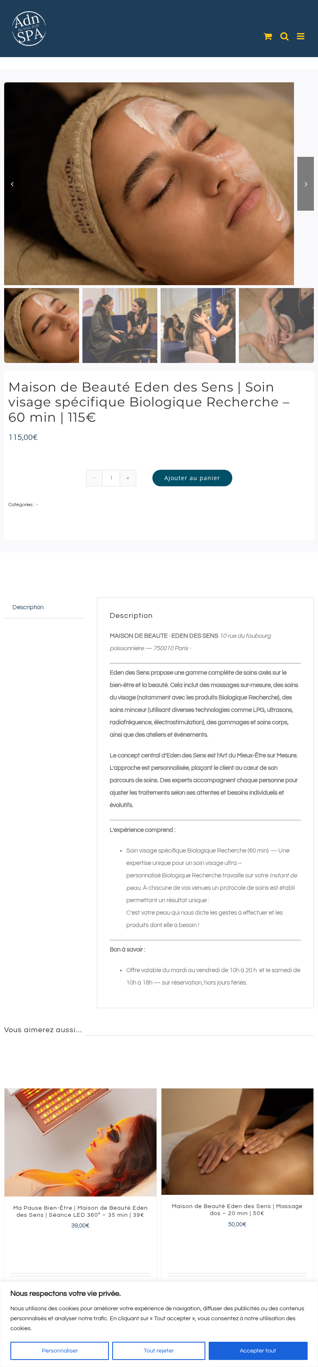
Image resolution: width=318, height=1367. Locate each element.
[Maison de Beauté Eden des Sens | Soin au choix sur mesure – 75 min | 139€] (81, 1141)
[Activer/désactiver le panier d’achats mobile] (268, 36)
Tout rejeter (159, 1351)
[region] (159, 1324)
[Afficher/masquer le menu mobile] (301, 36)
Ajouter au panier (192, 478)
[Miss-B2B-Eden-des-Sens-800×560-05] (159, 183)
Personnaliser (60, 1351)
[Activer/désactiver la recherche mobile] (284, 36)
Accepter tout (258, 1351)
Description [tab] (27, 607)
